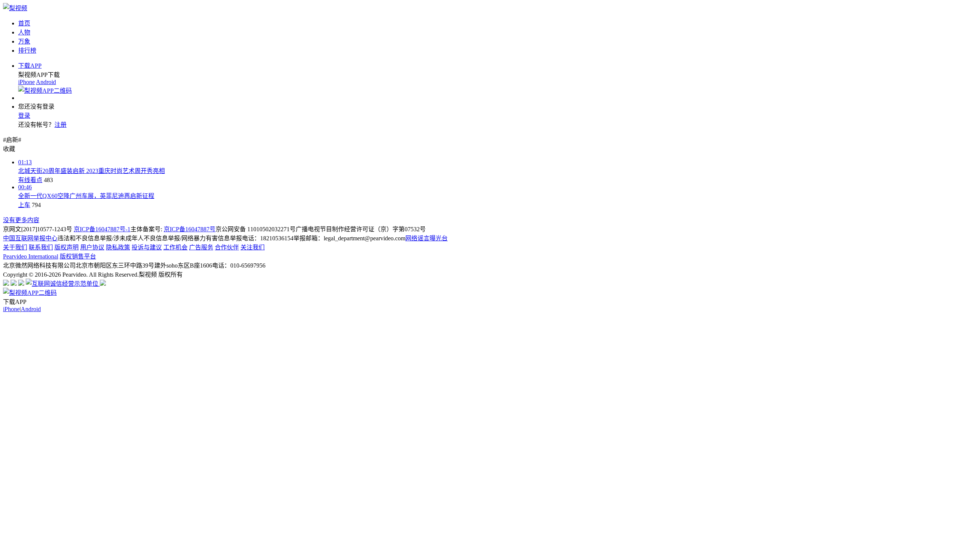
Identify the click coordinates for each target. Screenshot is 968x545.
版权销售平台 (78, 256)
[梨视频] (15, 8)
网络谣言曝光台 (426, 238)
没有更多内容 (21, 220)
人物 (24, 32)
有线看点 (30, 180)
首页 (24, 23)
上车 (24, 205)
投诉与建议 (147, 247)
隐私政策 (118, 247)
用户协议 (92, 247)
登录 (24, 115)
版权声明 (66, 247)
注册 (60, 124)
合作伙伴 (227, 247)
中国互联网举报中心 (30, 238)
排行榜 (27, 50)
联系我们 (41, 247)
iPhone (26, 82)
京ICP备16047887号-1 (102, 229)
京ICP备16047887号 (190, 229)
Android (46, 82)
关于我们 (15, 247)
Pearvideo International (30, 256)
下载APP (30, 65)
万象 (24, 41)
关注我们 (252, 247)
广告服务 (201, 247)
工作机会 (175, 247)
